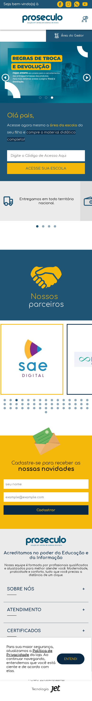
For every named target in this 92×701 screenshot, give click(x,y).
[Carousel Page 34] (22, 408)
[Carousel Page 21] (34, 404)
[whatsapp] (77, 4)
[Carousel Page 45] (87, 408)
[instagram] (68, 4)
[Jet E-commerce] (55, 689)
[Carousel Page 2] (46, 97)
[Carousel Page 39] (52, 408)
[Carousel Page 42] (69, 408)
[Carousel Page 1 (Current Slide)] (37, 226)
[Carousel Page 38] (46, 408)
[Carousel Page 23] (46, 404)
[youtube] (85, 4)
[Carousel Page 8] (46, 400)
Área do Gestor (72, 35)
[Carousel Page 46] (46, 412)
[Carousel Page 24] (52, 404)
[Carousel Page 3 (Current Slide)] (52, 97)
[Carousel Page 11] (64, 400)
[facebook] (60, 4)
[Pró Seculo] (42, 19)
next (86, 77)
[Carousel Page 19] (22, 404)
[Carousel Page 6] (34, 400)
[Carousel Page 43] (75, 408)
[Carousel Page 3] (49, 226)
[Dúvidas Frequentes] (84, 19)
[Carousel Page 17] (10, 404)
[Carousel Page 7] (40, 400)
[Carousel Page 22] (40, 404)
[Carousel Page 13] (75, 400)
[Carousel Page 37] (40, 408)
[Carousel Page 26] (64, 404)
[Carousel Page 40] (58, 408)
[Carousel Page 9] (52, 400)
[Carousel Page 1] (40, 97)
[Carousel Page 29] (81, 404)
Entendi (70, 658)
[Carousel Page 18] (16, 404)
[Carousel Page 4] (55, 226)
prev (5, 77)
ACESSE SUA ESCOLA (46, 168)
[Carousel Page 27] (69, 404)
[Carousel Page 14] (81, 400)
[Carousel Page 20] (28, 404)
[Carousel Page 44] (81, 408)
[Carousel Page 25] (58, 404)
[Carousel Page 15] (87, 400)
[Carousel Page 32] (10, 408)
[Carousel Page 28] (75, 404)
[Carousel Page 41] (64, 408)
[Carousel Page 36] (34, 408)
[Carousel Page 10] (58, 400)
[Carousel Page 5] (28, 400)
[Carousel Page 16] (5, 404)
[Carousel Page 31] (5, 408)
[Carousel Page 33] (16, 408)
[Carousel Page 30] (87, 404)
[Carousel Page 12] (69, 400)
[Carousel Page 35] (28, 408)
